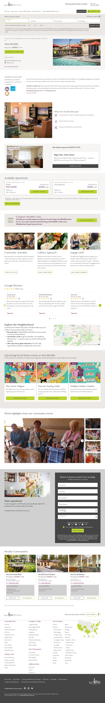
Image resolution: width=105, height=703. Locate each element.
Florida (54, 658)
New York (67, 637)
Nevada (67, 632)
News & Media (32, 657)
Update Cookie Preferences (12, 682)
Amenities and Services (32, 90)
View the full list (11, 272)
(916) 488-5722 (46, 583)
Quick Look (12, 598)
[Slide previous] (55, 52)
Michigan (67, 630)
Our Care (6, 632)
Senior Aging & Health (34, 627)
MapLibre (85, 344)
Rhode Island (68, 660)
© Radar (89, 344)
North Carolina (69, 655)
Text (35, 25)
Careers (31, 670)
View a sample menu (45, 272)
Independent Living (9, 635)
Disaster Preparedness (10, 665)
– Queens (67, 648)
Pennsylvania (68, 658)
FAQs (6, 668)
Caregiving (31, 632)
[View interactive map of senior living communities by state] (89, 627)
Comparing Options (9, 663)
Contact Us (32, 672)
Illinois (54, 663)
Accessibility (53, 679)
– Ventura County (57, 648)
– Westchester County (70, 653)
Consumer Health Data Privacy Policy (31, 679)
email (86, 524)
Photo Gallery (8, 645)
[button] (99, 16)
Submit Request (77, 530)
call (79, 524)
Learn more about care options (11, 66)
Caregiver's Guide (33, 624)
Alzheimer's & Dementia (35, 640)
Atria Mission (32, 652)
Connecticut (56, 655)
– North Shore (68, 645)
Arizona (55, 624)
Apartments (49, 90)
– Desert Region (57, 632)
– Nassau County (69, 642)
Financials (31, 637)
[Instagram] (88, 636)
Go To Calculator (87, 220)
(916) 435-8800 (94, 5)
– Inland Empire (57, 630)
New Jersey (68, 635)
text (72, 524)
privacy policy (45, 30)
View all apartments (12, 204)
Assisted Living (8, 637)
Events (6, 642)
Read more (10, 313)
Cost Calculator (8, 648)
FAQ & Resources (9, 650)
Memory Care (8, 640)
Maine (66, 624)
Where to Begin (33, 645)
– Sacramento (56, 642)
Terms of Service (85, 30)
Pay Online (31, 667)
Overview (6, 624)
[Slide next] (98, 52)
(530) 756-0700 (79, 583)
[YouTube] (93, 636)
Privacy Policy (76, 30)
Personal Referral (33, 660)
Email (41, 25)
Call (29, 25)
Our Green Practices (34, 655)
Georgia (55, 660)
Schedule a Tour (75, 166)
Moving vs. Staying (9, 660)
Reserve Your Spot (20, 398)
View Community (27, 598)
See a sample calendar (79, 272)
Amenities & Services (9, 630)
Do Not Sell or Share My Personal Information (33, 682)
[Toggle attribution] (99, 344)
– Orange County (57, 635)
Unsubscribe (45, 679)
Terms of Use (7, 679)
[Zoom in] (99, 326)
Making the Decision (34, 635)
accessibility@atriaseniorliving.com (27, 695)
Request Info (94, 26)
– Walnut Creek (57, 650)
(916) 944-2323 (14, 583)
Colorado (55, 653)
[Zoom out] (99, 328)
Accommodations (62, 679)
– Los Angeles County (58, 640)
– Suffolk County (69, 650)
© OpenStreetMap (94, 344)
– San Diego (56, 645)
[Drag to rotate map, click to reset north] (99, 330)
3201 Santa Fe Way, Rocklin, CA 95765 (76, 4)
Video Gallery (32, 642)
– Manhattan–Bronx (70, 640)
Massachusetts (68, 627)
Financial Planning (9, 657)
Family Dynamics (33, 630)
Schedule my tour (39, 192)
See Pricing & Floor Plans (14, 52)
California (55, 627)
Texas (66, 663)
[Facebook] (98, 614)
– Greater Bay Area (58, 637)
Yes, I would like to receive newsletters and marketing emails (79, 527)
